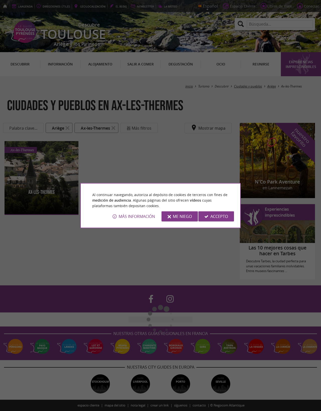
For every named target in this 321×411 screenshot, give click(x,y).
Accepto (219, 216)
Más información (137, 216)
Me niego (182, 216)
